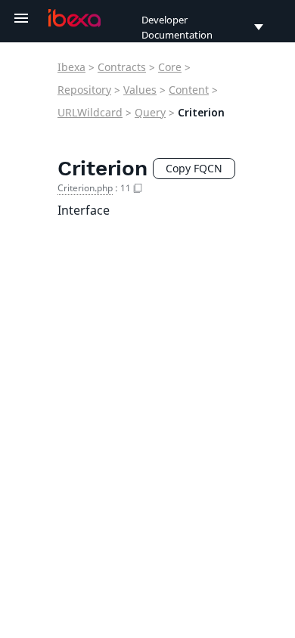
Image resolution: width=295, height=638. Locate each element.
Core (170, 67)
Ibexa (71, 67)
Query (150, 112)
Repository (84, 89)
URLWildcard (90, 112)
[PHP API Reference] (74, 18)
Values (140, 89)
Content (189, 89)
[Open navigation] (21, 18)
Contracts (122, 67)
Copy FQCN (194, 168)
